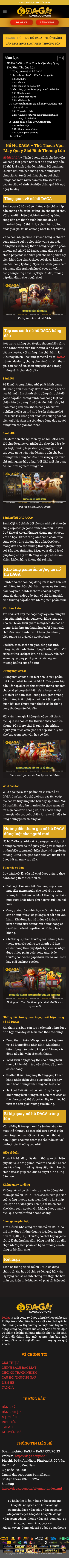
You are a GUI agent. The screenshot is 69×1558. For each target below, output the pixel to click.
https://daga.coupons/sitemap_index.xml (32, 1488)
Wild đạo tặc (24, 100)
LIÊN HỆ (8, 1382)
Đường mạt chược (27, 96)
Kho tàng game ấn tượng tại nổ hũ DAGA (36, 89)
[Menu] (5, 11)
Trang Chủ (13, 38)
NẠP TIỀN (9, 1417)
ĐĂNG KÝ (9, 1407)
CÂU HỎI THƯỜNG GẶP (19, 1377)
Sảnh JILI (22, 82)
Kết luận (17, 136)
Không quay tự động (28, 129)
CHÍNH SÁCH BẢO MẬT (19, 1368)
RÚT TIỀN (9, 1422)
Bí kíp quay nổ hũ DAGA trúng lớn (32, 121)
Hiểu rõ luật (23, 125)
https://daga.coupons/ (31, 1456)
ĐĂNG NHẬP (11, 1412)
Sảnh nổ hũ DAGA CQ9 (29, 85)
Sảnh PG (21, 78)
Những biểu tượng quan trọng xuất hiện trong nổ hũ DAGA (38, 116)
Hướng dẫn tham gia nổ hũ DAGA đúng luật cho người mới (37, 105)
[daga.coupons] (34, 11)
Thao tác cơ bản (25, 111)
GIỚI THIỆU (10, 1363)
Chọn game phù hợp (28, 132)
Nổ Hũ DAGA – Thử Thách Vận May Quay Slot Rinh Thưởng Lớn (33, 65)
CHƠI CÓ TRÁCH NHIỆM (19, 1372)
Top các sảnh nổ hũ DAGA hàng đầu (33, 75)
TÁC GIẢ (8, 1387)
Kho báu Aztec (24, 93)
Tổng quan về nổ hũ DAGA (27, 71)
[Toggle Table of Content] (59, 58)
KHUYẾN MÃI (12, 1432)
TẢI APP (8, 1427)
